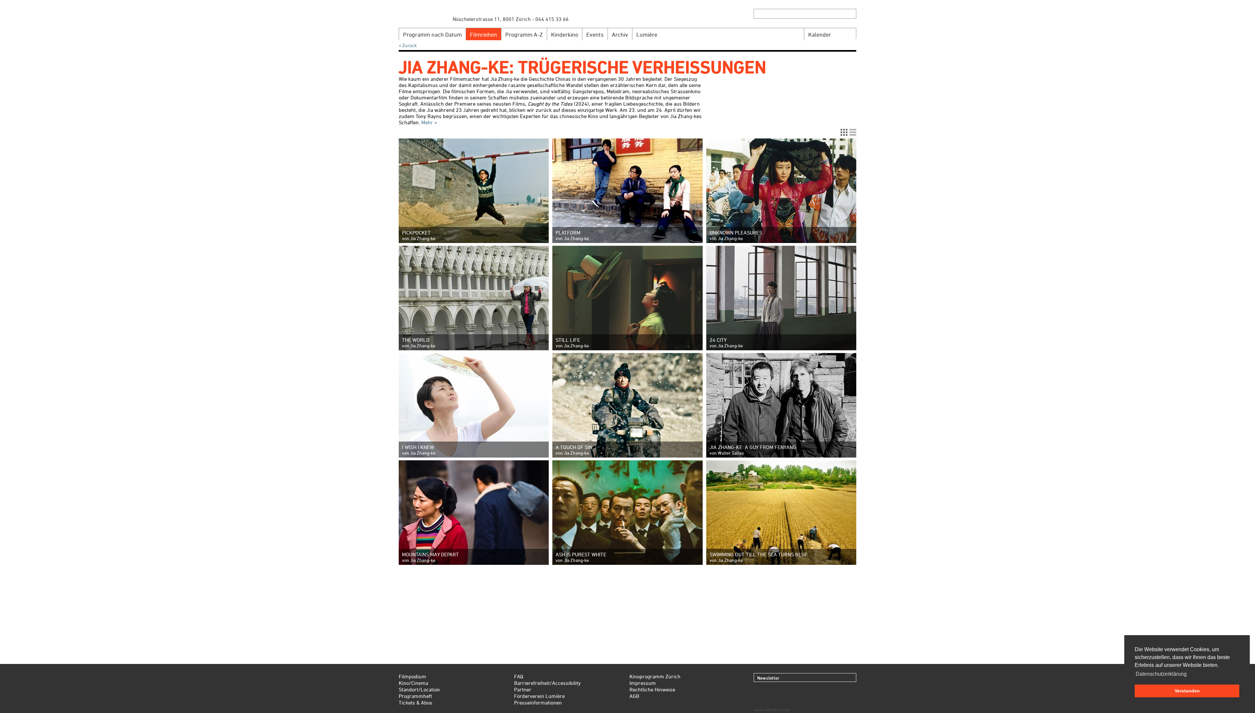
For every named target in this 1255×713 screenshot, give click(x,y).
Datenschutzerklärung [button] (1161, 674)
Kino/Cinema (413, 683)
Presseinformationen (538, 702)
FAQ (518, 676)
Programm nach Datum (432, 34)
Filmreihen (483, 34)
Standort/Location (419, 689)
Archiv (620, 34)
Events (595, 34)
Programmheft (415, 696)
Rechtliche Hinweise (652, 689)
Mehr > (428, 122)
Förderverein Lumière (539, 696)
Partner (522, 689)
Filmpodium (412, 676)
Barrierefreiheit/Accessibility (547, 683)
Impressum (642, 683)
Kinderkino (564, 34)
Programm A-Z (524, 34)
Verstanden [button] (1187, 690)
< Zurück (408, 45)
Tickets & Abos (415, 702)
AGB (634, 696)
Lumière (646, 34)
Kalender (819, 34)
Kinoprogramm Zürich (654, 676)
